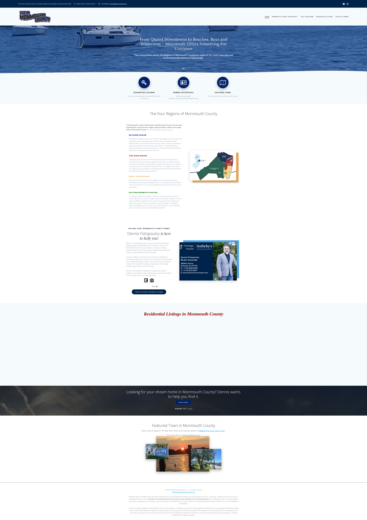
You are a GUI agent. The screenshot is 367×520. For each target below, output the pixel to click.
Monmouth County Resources (284, 17)
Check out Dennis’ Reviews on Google (149, 292)
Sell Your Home (307, 17)
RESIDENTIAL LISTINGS (144, 92)
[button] (149, 286)
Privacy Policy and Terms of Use (183, 492)
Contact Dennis (342, 17)
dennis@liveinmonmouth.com (118, 4)
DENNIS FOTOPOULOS (183, 92)
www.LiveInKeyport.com (191, 435)
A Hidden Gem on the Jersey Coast (211, 431)
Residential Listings (324, 17)
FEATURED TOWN (223, 92)
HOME (267, 17)
